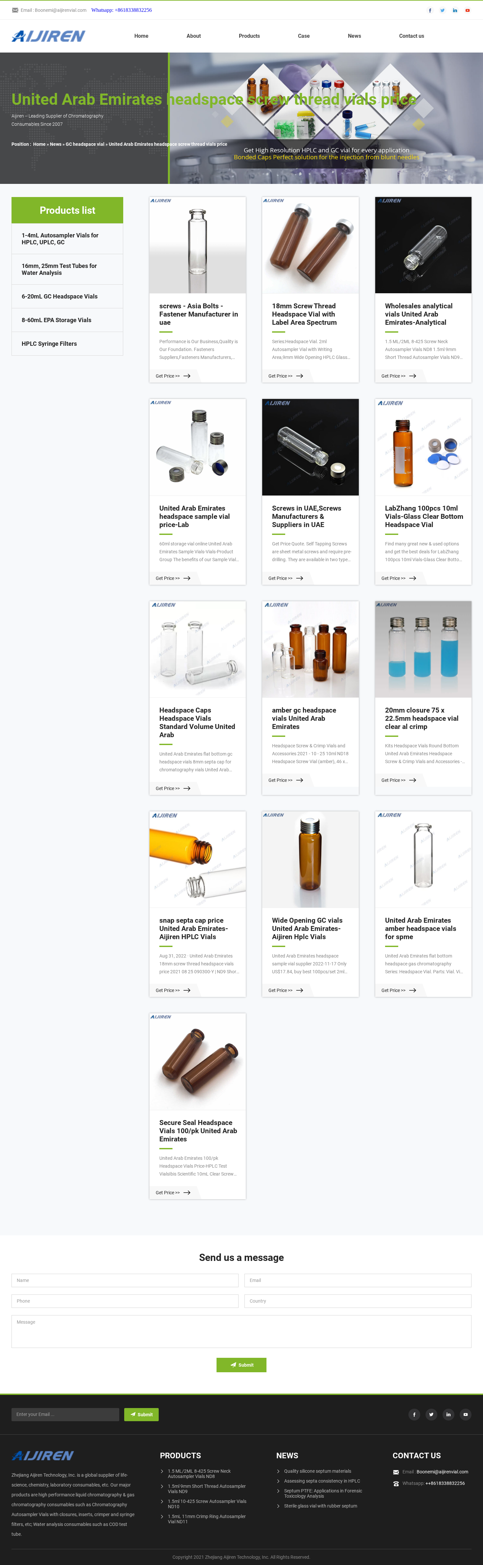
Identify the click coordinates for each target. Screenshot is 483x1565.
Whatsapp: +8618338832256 (121, 10)
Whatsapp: (433, 1483)
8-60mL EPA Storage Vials (56, 320)
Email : (435, 1471)
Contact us (411, 36)
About (194, 36)
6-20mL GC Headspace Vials (60, 296)
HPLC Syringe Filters (49, 343)
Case (304, 36)
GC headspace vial (85, 144)
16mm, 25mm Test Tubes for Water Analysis (59, 269)
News (354, 36)
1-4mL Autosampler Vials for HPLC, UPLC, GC (60, 239)
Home (141, 36)
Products (249, 36)
